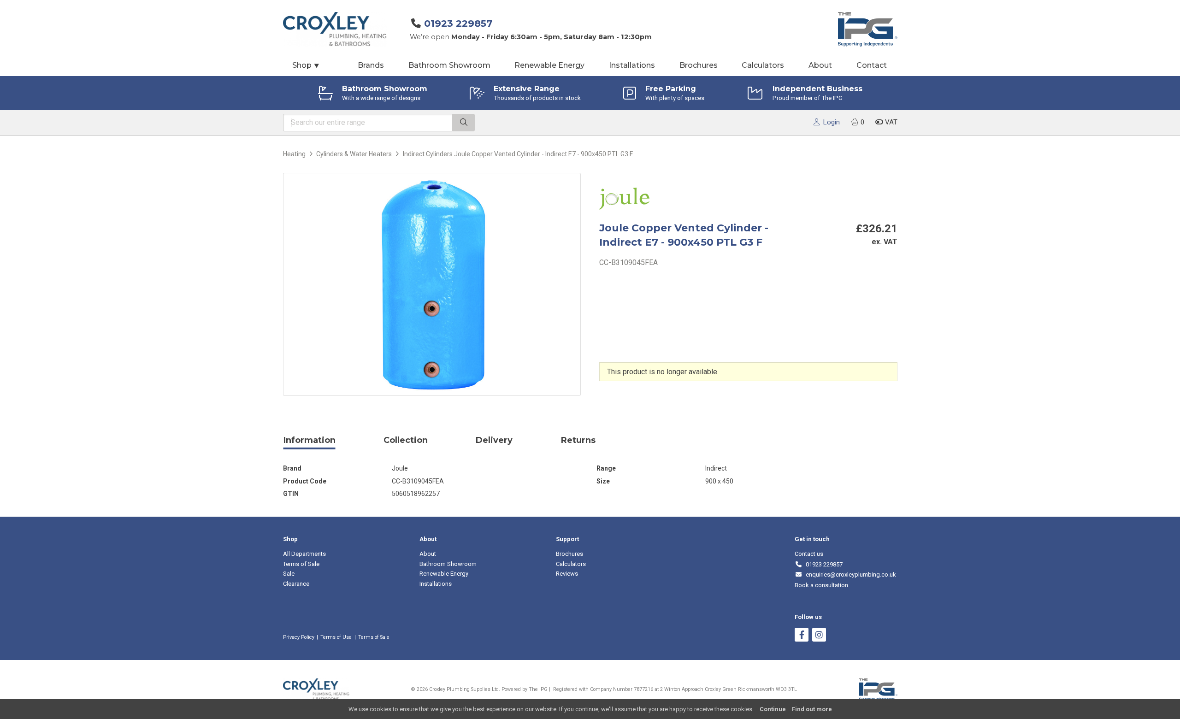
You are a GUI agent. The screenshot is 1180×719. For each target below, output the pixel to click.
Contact (871, 65)
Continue (773, 709)
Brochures (698, 65)
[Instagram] (819, 635)
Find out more (812, 709)
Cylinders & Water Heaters (354, 154)
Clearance (296, 583)
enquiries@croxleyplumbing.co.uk (849, 574)
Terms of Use (336, 637)
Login (830, 122)
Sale (289, 573)
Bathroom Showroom (449, 65)
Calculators (763, 65)
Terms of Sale (301, 563)
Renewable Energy (549, 65)
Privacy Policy (298, 637)
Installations (632, 65)
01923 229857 (458, 23)
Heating (294, 154)
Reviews (567, 573)
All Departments (304, 553)
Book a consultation (821, 585)
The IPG (538, 689)
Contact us (809, 553)
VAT (890, 122)
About (820, 65)
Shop (306, 65)
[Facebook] (801, 635)
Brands (371, 65)
